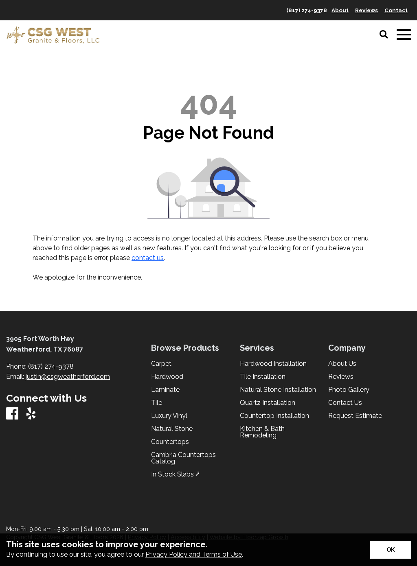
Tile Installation (262, 377)
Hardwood (167, 377)
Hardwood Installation (273, 364)
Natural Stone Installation (278, 390)
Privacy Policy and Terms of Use (193, 554)
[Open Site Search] (383, 35)
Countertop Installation (274, 416)
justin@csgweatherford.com (68, 376)
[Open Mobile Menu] (404, 34)
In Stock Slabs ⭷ (175, 474)
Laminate (165, 390)
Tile (156, 403)
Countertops (170, 442)
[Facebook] (12, 414)
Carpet (161, 364)
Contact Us (345, 403)
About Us (342, 364)
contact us (148, 258)
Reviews (340, 377)
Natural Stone (172, 429)
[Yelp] (31, 414)
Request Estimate (355, 416)
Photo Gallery (348, 390)
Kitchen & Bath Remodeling (262, 432)
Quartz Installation (267, 403)
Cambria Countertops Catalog (183, 458)
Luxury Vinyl (169, 416)
